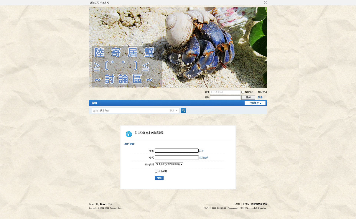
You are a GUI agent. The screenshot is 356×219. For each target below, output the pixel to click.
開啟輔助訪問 (262, 2)
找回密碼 (262, 92)
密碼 (207, 97)
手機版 (246, 204)
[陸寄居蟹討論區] (178, 87)
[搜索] (183, 110)
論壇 (94, 103)
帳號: (151, 150)
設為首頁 (94, 2)
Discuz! (103, 204)
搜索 (172, 110)
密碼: (151, 157)
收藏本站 (104, 2)
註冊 (260, 97)
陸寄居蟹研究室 (259, 204)
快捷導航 (254, 103)
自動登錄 (249, 92)
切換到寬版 (265, 2)
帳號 (207, 92)
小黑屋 (237, 204)
